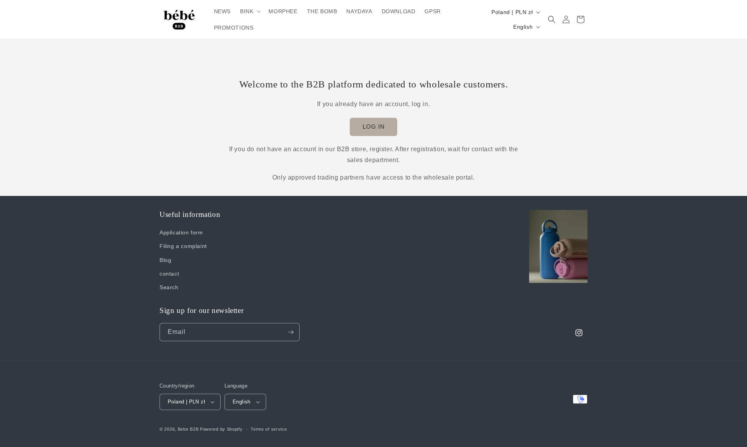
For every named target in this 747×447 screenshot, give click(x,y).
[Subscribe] (290, 332)
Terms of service (269, 429)
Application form (181, 232)
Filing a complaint (183, 246)
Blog (165, 260)
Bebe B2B (188, 429)
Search (169, 287)
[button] (249, 11)
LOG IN (374, 126)
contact (169, 274)
